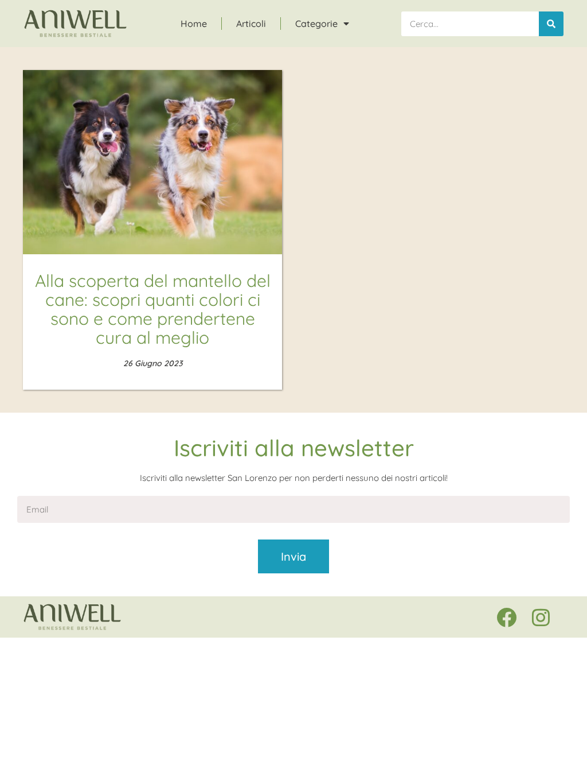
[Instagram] (541, 617)
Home (194, 23)
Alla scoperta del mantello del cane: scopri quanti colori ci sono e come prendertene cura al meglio (153, 309)
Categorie (316, 23)
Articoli (251, 23)
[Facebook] (506, 617)
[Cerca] (551, 23)
